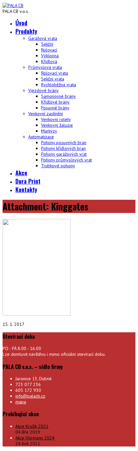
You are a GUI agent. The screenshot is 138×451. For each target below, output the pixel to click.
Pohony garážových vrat (64, 154)
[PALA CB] (13, 5)
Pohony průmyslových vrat (66, 160)
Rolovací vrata (54, 73)
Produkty (26, 31)
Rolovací (49, 50)
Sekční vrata (52, 79)
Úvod (21, 23)
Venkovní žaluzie (57, 125)
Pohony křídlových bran (63, 148)
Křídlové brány (55, 102)
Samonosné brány (58, 96)
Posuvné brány (55, 108)
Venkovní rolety (56, 119)
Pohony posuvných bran (63, 142)
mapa (20, 402)
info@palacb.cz (30, 396)
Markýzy (49, 131)
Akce (21, 173)
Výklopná (50, 56)
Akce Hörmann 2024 (35, 438)
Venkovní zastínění (45, 113)
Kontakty (26, 189)
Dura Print (27, 181)
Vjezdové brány (43, 90)
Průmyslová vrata (45, 67)
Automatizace (41, 137)
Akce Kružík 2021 (31, 426)
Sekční (47, 44)
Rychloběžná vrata (58, 84)
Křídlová (49, 61)
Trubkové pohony (58, 166)
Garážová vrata (42, 38)
